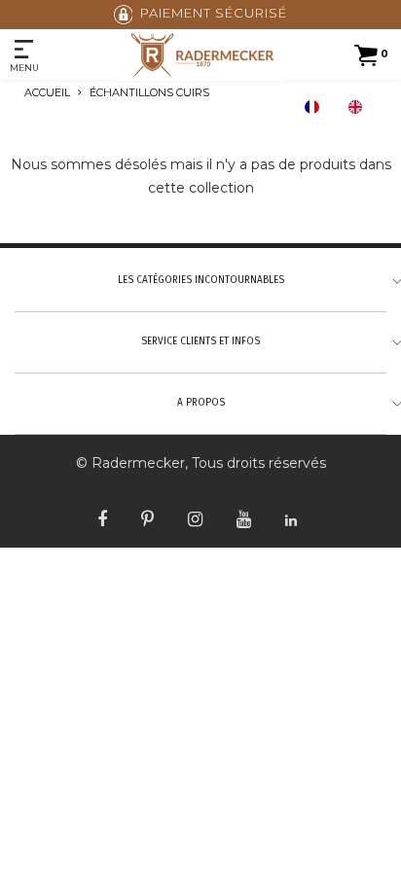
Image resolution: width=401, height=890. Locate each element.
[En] (360, 107)
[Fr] (316, 107)
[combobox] (316, 107)
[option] (360, 107)
